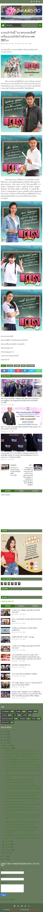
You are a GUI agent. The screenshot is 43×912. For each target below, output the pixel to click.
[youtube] (37, 1)
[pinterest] (39, 1)
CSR (15, 715)
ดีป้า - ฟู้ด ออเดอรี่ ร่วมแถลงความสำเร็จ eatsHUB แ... (21, 785)
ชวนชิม (25, 715)
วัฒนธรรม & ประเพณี (7, 718)
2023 (5, 740)
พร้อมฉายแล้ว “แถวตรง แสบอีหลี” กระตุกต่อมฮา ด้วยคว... (22, 838)
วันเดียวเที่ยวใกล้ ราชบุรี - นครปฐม (23, 637)
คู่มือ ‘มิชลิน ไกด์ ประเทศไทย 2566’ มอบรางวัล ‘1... (20, 780)
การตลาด (10, 365)
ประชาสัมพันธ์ (30, 365)
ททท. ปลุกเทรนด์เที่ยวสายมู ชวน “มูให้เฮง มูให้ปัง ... (20, 796)
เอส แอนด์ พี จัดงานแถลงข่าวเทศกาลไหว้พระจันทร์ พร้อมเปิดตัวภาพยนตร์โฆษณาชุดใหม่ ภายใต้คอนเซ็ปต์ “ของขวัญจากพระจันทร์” (26, 657)
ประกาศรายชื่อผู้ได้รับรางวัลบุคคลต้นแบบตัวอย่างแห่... (21, 762)
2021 (5, 856)
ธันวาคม (8, 745)
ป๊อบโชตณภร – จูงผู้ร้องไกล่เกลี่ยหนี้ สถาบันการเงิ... (20, 756)
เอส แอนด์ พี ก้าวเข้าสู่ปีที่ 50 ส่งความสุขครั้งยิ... (19, 782)
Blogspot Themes (34, 909)
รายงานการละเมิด (8, 899)
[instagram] (41, 1)
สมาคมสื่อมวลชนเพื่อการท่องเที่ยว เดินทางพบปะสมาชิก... (22, 814)
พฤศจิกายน (8, 748)
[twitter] (34, 1)
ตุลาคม (7, 841)
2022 (5, 743)
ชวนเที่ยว (17, 365)
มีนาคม (7, 853)
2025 (5, 734)
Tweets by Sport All (7, 601)
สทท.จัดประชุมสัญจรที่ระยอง (21, 665)
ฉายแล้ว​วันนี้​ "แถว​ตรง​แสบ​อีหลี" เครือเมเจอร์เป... (20, 825)
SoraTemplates (14, 909)
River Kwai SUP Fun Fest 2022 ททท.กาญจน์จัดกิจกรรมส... (22, 798)
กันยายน (8, 844)
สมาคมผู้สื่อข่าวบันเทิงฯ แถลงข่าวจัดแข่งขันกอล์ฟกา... (21, 835)
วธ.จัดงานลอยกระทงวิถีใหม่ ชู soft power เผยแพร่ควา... (22, 822)
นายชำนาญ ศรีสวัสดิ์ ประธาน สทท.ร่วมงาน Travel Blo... (22, 793)
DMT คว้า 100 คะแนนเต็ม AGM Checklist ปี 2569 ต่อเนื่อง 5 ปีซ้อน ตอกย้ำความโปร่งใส (20, 428)
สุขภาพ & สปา (5, 722)
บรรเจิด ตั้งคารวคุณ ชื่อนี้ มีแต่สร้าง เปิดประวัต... (20, 807)
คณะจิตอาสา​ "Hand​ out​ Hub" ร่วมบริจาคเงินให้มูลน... (21, 827)
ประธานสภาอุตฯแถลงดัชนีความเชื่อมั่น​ (24, 674)
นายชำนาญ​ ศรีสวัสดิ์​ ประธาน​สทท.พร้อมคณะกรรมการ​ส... (23, 753)
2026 (5, 731)
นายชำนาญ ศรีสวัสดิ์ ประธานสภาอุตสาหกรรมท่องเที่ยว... (22, 765)
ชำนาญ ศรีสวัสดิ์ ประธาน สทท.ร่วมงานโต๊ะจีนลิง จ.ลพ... (22, 759)
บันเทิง (23, 365)
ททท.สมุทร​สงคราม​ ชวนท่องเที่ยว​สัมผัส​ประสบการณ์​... (21, 751)
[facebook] (32, 1)
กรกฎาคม (8, 850)
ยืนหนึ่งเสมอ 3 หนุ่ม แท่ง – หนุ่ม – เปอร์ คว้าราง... (20, 801)
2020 (5, 859)
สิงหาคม (8, 847)
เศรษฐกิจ (30, 711)
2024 (5, 737)
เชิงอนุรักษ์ (22, 718)
